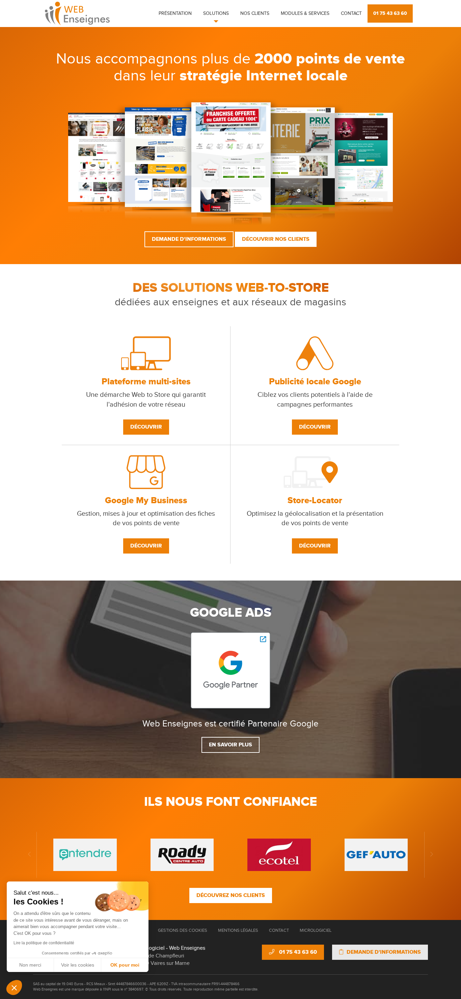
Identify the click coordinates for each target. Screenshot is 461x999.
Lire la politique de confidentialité (43, 943)
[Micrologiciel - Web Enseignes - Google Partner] (230, 670)
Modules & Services (305, 13)
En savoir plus (230, 744)
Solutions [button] (216, 13)
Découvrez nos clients (230, 895)
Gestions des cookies (182, 930)
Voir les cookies (77, 965)
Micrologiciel (315, 930)
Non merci (30, 965)
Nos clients (254, 13)
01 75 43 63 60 (390, 13)
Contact (351, 13)
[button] (14, 987)
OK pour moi (124, 965)
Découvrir (146, 427)
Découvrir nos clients (275, 239)
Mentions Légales (238, 930)
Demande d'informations (189, 239)
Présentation (175, 13)
